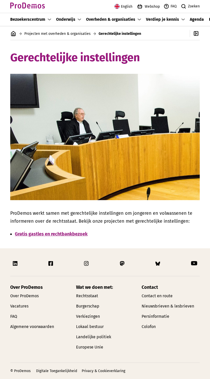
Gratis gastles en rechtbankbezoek (51, 234)
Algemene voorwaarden (32, 326)
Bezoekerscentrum (27, 19)
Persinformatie (155, 316)
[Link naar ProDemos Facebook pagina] (51, 263)
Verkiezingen (88, 316)
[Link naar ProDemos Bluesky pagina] (158, 263)
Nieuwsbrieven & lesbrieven (168, 306)
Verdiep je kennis (162, 19)
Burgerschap (87, 306)
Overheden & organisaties (110, 19)
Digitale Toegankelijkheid (56, 371)
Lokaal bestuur (90, 326)
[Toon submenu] (49, 19)
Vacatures (19, 306)
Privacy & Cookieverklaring (103, 371)
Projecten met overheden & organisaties (57, 34)
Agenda (197, 19)
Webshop (152, 6)
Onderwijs (65, 19)
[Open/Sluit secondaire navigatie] (200, 33)
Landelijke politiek (93, 336)
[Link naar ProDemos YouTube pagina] (194, 263)
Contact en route (157, 295)
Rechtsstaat (87, 295)
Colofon (149, 326)
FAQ (174, 6)
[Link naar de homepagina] (27, 7)
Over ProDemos (24, 295)
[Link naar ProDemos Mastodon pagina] (122, 263)
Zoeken (194, 6)
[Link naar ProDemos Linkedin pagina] (15, 263)
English (126, 6)
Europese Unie (89, 347)
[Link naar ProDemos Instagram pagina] (86, 263)
